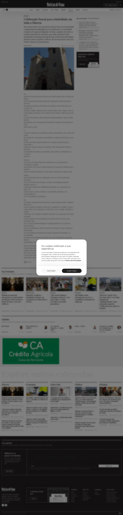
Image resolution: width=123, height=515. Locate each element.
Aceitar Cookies (71, 271)
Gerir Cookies (51, 271)
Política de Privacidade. (73, 260)
